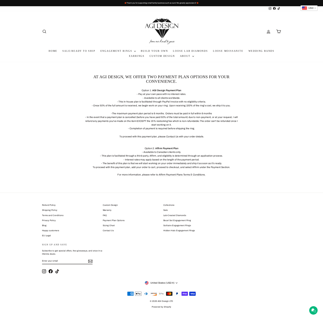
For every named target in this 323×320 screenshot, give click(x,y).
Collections (168, 205)
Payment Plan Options (114, 220)
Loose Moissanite (228, 51)
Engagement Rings (116, 51)
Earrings (137, 56)
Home (53, 51)
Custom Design (162, 56)
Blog (44, 225)
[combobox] (309, 8)
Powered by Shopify (161, 307)
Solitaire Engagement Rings (177, 225)
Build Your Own (154, 51)
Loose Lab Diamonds (190, 51)
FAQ (105, 215)
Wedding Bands (261, 51)
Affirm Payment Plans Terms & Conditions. (182, 174)
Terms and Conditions (52, 215)
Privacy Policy (49, 220)
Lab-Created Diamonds (174, 215)
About (186, 56)
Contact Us (172, 136)
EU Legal (46, 235)
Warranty (107, 210)
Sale (165, 210)
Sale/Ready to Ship (78, 51)
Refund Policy (49, 205)
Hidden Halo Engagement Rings (179, 230)
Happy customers (50, 230)
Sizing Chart (109, 225)
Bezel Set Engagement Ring (177, 220)
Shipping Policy (49, 210)
